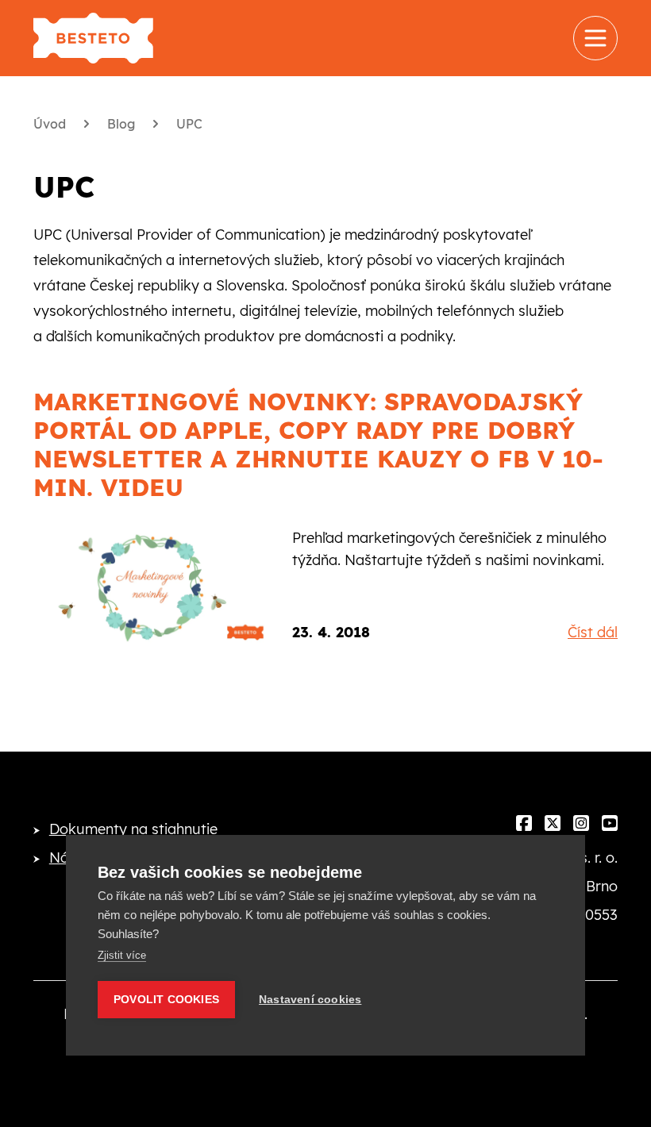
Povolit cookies (166, 1000)
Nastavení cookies (310, 1000)
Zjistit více (122, 955)
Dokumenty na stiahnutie (133, 829)
